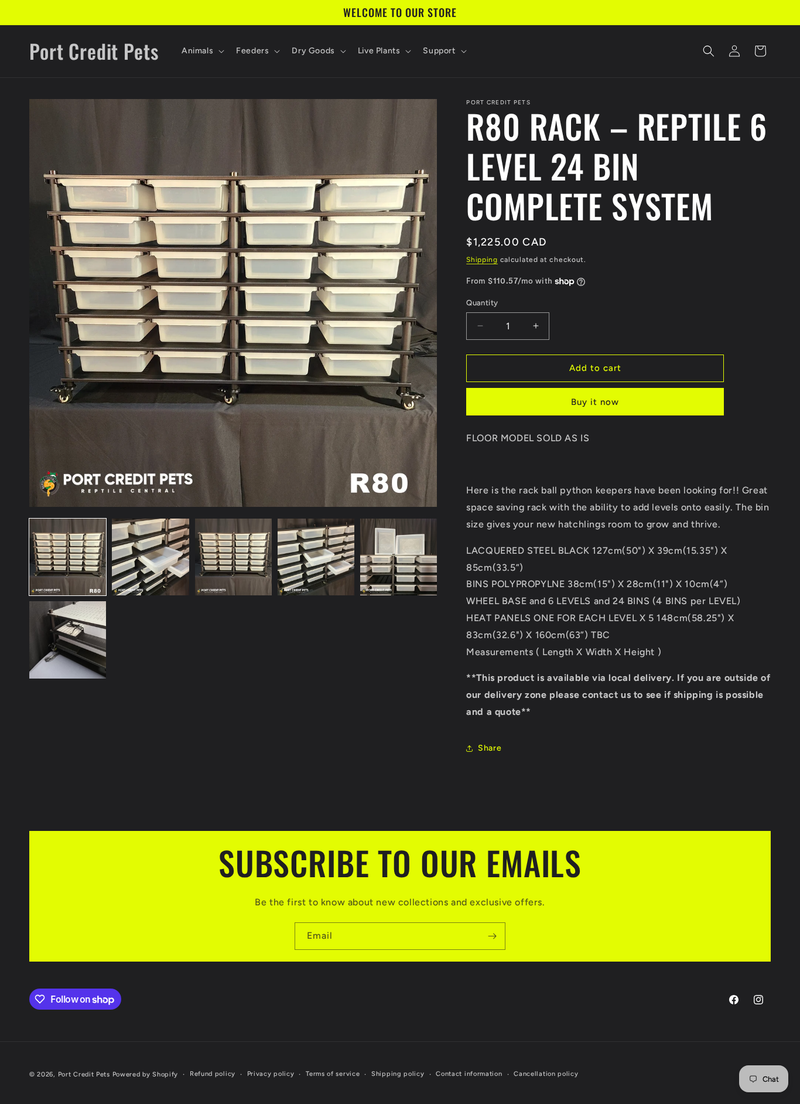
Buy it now (595, 402)
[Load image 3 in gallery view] (233, 557)
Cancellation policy (546, 1074)
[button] (202, 51)
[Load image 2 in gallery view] (150, 557)
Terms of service (333, 1074)
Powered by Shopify (145, 1074)
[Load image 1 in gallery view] (67, 557)
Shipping (482, 259)
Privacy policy (271, 1074)
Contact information (469, 1074)
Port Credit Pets (84, 1074)
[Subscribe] (492, 936)
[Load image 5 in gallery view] (398, 557)
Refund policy (212, 1074)
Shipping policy (398, 1074)
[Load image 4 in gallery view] (316, 557)
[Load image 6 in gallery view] (67, 639)
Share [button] (489, 748)
